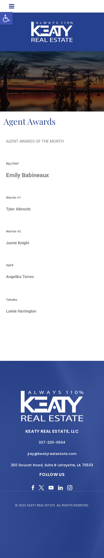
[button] (6, 18)
